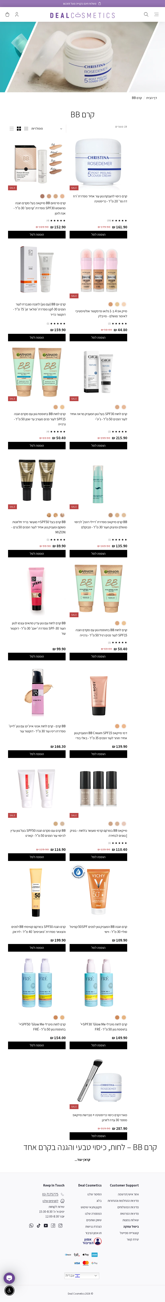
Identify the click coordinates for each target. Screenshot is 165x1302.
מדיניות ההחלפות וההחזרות (123, 1201)
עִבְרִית (70, 1275)
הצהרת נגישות (93, 1226)
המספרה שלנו (93, 1213)
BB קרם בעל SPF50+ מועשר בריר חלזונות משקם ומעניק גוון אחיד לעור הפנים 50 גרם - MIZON (38, 527)
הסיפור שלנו (95, 1194)
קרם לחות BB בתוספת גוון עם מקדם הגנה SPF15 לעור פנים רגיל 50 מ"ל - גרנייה (101, 632)
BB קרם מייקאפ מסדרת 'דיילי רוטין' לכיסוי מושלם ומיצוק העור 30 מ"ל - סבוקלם (100, 524)
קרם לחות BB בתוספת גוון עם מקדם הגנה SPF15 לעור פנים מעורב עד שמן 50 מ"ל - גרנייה (40, 419)
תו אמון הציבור (93, 1233)
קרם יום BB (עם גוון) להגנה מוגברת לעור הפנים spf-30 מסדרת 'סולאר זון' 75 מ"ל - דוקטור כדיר (39, 309)
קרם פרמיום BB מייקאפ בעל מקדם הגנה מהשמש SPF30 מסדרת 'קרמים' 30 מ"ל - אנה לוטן (39, 208)
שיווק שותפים (94, 1220)
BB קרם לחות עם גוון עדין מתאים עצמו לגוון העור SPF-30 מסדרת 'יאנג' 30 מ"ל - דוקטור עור (38, 628)
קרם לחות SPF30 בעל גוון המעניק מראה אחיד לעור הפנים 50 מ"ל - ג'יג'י (98, 416)
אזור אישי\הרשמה (128, 1194)
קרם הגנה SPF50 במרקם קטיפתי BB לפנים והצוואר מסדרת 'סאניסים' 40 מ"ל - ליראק (38, 929)
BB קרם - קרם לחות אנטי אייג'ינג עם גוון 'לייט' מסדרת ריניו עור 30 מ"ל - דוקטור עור (37, 729)
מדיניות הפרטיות (129, 1213)
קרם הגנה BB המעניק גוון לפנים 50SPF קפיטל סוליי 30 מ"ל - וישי (98, 929)
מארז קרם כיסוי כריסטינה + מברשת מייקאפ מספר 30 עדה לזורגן (100, 1117)
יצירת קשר (133, 1239)
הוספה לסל (98, 234)
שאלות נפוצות (131, 1220)
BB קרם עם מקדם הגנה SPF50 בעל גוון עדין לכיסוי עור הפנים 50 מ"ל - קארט (38, 833)
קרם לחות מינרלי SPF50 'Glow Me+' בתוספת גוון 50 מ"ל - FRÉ (42, 1027)
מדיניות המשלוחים (128, 1207)
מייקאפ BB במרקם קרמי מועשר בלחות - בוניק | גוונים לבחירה (98, 833)
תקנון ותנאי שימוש (91, 1207)
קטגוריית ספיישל (129, 1233)
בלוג (99, 1201)
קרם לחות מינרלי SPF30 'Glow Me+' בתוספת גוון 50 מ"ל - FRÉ (103, 1027)
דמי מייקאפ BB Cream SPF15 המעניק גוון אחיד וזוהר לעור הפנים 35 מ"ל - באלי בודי (100, 735)
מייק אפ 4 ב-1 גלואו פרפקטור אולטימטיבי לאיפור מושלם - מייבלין (101, 313)
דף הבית (151, 98)
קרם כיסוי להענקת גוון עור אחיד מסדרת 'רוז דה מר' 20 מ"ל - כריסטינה (100, 199)
